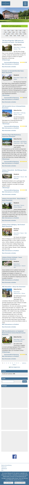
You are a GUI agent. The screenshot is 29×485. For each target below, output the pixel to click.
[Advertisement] (14, 397)
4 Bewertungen (6, 95)
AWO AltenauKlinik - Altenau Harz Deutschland (13, 286)
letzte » (14, 364)
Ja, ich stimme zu (8, 482)
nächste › (24, 363)
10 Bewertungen (6, 60)
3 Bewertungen (6, 187)
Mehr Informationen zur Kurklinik (10, 64)
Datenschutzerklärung (20, 482)
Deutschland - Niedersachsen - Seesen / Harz (20, 265)
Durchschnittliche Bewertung (11, 62)
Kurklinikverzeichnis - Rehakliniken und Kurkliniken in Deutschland (7, 3)
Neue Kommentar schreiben (9, 66)
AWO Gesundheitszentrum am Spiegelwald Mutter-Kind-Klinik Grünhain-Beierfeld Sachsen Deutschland (13, 332)
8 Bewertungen (6, 159)
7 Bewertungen (6, 123)
